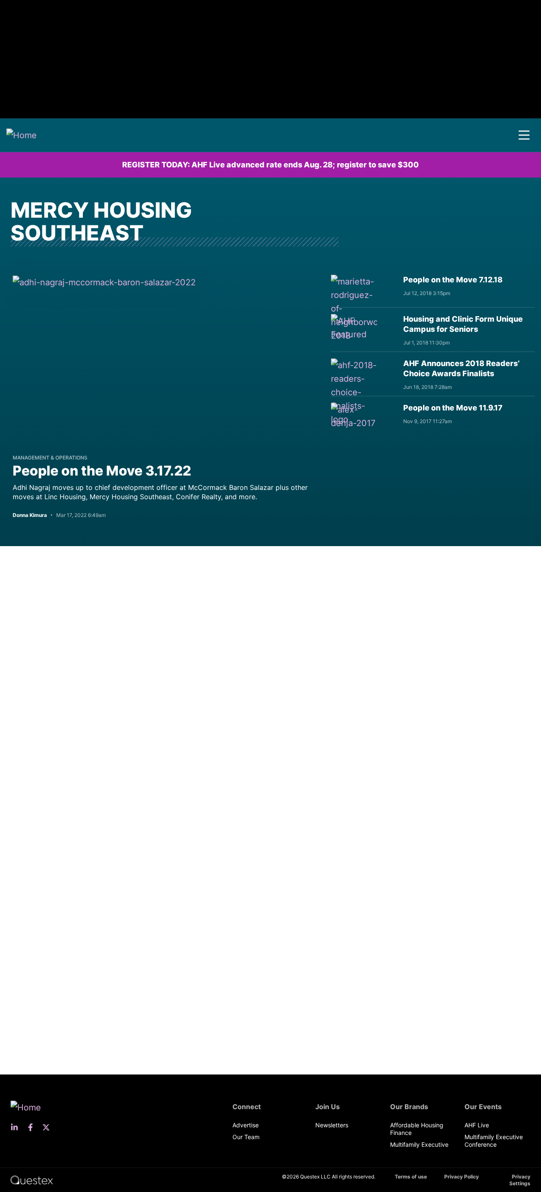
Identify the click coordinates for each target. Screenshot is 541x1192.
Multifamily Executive (419, 1144)
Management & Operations (50, 457)
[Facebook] (33, 1127)
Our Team (246, 1136)
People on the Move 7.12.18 (453, 279)
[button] (524, 135)
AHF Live (476, 1125)
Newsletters (331, 1125)
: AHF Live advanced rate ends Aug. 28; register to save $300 (270, 164)
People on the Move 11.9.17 (453, 407)
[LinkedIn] (17, 1127)
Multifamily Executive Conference (493, 1140)
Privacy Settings (519, 1180)
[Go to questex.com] (32, 1179)
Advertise (245, 1125)
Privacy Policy (461, 1176)
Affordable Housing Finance (416, 1128)
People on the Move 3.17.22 (102, 470)
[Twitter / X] (48, 1127)
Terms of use (411, 1176)
